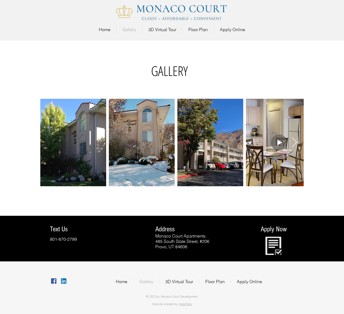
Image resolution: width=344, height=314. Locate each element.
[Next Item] (294, 142)
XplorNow (185, 304)
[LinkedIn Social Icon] (63, 281)
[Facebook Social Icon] (53, 281)
